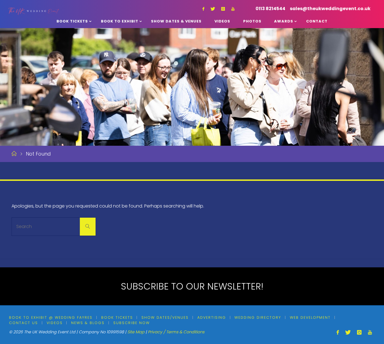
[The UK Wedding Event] (34, 6)
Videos (55, 322)
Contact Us (23, 322)
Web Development (310, 317)
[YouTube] (233, 9)
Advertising (211, 317)
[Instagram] (223, 9)
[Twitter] (212, 9)
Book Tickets (117, 317)
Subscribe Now (131, 322)
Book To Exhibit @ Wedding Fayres (50, 317)
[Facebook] (203, 9)
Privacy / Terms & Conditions (176, 332)
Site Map (135, 332)
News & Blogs (88, 322)
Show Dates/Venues (165, 317)
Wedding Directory (257, 317)
